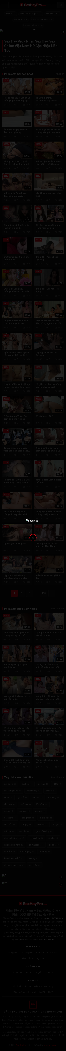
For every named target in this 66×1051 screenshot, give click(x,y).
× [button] (33, 537)
